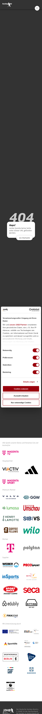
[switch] (36, 358)
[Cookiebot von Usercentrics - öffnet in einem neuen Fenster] (29, 309)
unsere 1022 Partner (18, 325)
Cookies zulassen (21, 389)
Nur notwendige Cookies (21, 403)
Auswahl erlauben (21, 396)
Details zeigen (29, 382)
